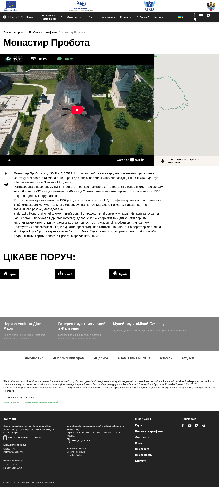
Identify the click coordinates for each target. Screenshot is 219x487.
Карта (29, 17)
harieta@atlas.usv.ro (12, 468)
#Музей (188, 358)
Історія (158, 17)
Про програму (143, 454)
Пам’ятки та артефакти (49, 17)
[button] (186, 103)
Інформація (108, 17)
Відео (92, 17)
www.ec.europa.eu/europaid (41, 402)
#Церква (101, 358)
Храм (13, 274)
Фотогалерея (75, 17)
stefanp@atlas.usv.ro (13, 452)
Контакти (125, 17)
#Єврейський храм (69, 358)
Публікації (143, 17)
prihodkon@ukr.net (75, 455)
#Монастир (34, 358)
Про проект (142, 448)
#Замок (166, 358)
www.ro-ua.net (11, 402)
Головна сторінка (13, 32)
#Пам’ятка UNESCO (134, 358)
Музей (68, 274)
